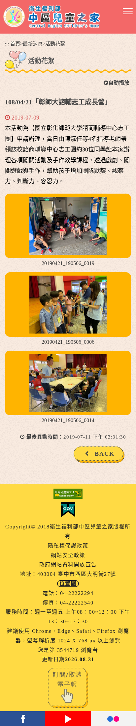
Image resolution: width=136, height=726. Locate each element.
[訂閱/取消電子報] (68, 687)
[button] (128, 11)
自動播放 (118, 83)
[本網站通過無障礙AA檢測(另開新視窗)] (68, 493)
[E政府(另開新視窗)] (68, 509)
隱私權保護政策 (68, 546)
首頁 (15, 43)
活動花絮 (55, 43)
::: (7, 43)
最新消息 (33, 43)
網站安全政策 (68, 555)
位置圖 (68, 583)
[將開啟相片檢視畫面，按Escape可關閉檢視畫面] (68, 226)
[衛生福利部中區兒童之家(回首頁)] (51, 16)
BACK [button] (105, 453)
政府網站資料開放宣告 (68, 564)
